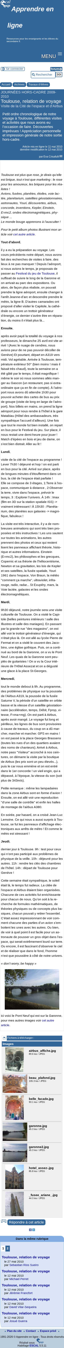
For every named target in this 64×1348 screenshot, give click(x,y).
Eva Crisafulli (51, 156)
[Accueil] (5, 7)
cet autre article (24, 234)
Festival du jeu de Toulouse (35, 273)
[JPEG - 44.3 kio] (15, 1215)
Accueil (6, 84)
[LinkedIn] (33, 1230)
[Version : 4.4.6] (40, 1342)
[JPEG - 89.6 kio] (15, 1071)
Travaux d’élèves (38, 84)
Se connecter (14, 68)
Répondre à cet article (26, 1222)
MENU (48, 56)
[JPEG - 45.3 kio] (15, 1140)
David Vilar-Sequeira (22, 1307)
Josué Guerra (18, 1321)
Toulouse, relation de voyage (26, 1257)
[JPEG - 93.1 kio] (15, 1119)
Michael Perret (18, 1279)
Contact (31, 1331)
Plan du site (14, 1331)
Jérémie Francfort (20, 1293)
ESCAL (34, 1345)
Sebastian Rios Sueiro (24, 1265)
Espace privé (48, 1331)
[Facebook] (30, 1230)
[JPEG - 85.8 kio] (15, 1188)
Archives (19, 84)
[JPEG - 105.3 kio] (15, 1092)
